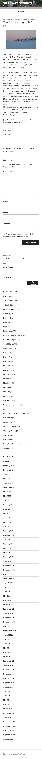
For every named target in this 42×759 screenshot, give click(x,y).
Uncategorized (8, 440)
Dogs (5, 322)
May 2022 (7, 492)
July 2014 (6, 539)
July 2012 (6, 587)
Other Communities (10, 405)
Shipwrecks (7, 422)
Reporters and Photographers (14, 414)
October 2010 (8, 678)
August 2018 (8, 509)
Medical (6, 379)
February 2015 (8, 531)
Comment (7, 172)
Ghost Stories (8, 344)
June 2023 (7, 474)
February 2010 (8, 713)
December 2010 (9, 670)
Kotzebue (10, 151)
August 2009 (8, 739)
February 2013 (8, 557)
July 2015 (6, 518)
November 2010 (9, 674)
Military (23, 148)
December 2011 (9, 618)
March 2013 (7, 553)
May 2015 (7, 522)
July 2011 (6, 639)
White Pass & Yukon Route (13, 444)
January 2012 (8, 613)
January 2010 (8, 717)
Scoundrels (7, 418)
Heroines (6, 361)
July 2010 (6, 691)
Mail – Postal (8, 374)
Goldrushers (12, 148)
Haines (6, 353)
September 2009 (9, 735)
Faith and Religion (10, 340)
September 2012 (9, 579)
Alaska (5, 296)
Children (6, 314)
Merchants (7, 383)
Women (6, 448)
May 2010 (7, 700)
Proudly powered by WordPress (14, 754)
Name (6, 201)
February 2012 (8, 609)
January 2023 (8, 483)
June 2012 (7, 592)
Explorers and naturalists (12, 335)
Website (6, 223)
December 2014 (9, 535)
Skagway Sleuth (29, 19)
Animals (6, 305)
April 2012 (7, 600)
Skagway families (9, 426)
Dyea (5, 327)
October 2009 (8, 731)
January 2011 (8, 665)
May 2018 (7, 513)
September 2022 (9, 487)
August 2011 (8, 635)
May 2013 (7, 548)
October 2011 (8, 626)
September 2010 (9, 683)
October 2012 (8, 574)
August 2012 (8, 583)
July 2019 (6, 500)
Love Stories (8, 370)
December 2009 (9, 722)
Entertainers (8, 331)
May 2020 (7, 496)
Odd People (7, 400)
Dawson (6, 318)
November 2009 (9, 726)
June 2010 (7, 696)
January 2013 (8, 561)
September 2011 (9, 631)
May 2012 (7, 596)
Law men (6, 366)
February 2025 (8, 466)
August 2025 (8, 461)
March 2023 (7, 479)
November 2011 (9, 622)
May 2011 (6, 648)
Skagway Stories (17, 3)
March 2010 (7, 709)
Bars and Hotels (9, 309)
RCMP (5, 409)
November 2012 (9, 570)
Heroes (6, 357)
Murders (6, 392)
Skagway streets (9, 431)
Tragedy (31, 148)
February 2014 (8, 544)
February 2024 (8, 470)
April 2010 (7, 704)
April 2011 (7, 652)
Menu (22, 11)
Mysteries (7, 396)
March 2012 (7, 605)
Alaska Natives (8, 301)
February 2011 (8, 661)
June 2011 (7, 644)
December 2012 (9, 566)
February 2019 (8, 505)
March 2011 (7, 657)
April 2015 (7, 527)
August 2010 (8, 687)
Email (6, 212)
